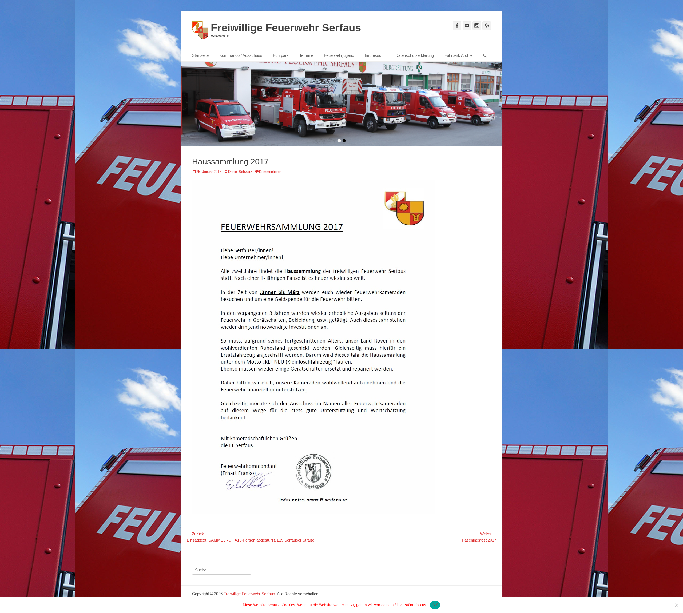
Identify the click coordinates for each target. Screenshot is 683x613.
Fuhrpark (281, 55)
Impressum (375, 55)
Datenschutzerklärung (414, 55)
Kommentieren (270, 171)
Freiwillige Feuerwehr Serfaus (286, 28)
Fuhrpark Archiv (458, 55)
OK (435, 605)
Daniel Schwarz (240, 171)
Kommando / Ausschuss (240, 55)
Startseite (200, 55)
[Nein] (676, 605)
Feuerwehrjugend (339, 55)
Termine (306, 55)
